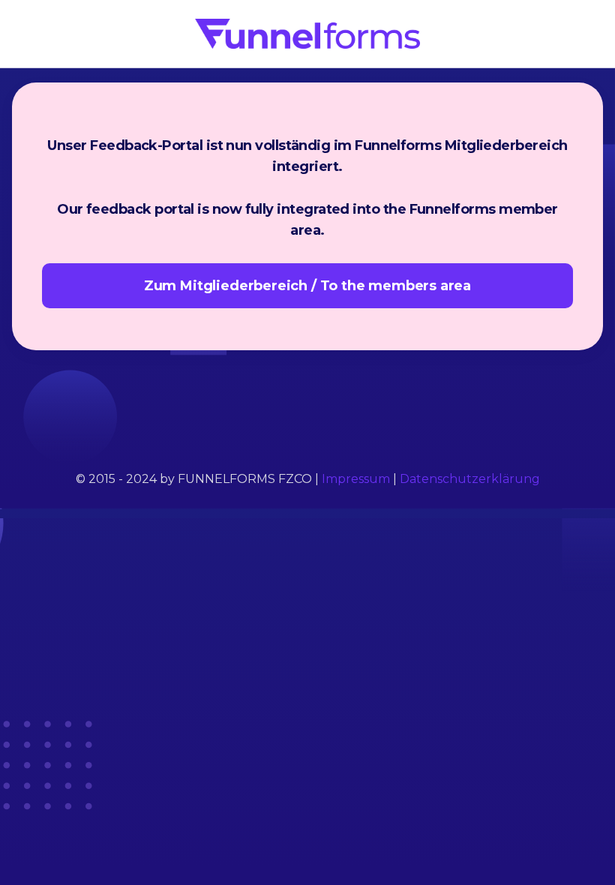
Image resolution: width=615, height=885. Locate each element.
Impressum (356, 479)
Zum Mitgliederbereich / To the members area (307, 286)
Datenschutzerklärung (470, 479)
